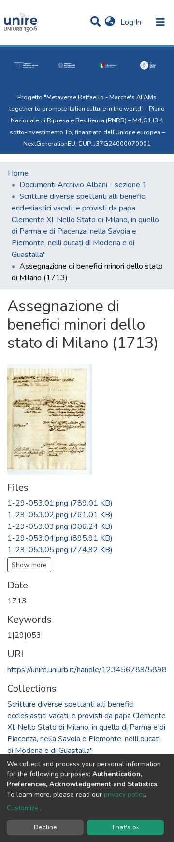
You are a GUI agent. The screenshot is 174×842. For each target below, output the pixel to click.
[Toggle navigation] (160, 22)
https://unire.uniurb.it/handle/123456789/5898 (87, 669)
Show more (29, 565)
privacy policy (124, 794)
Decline (45, 827)
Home (18, 173)
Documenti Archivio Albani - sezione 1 (83, 185)
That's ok (125, 827)
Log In (131, 22)
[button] (110, 22)
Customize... (25, 807)
